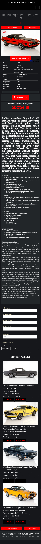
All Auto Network (26, 538)
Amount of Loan (7, 320)
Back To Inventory (12, 27)
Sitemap (30, 536)
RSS (37, 536)
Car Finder (20, 536)
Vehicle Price (6, 308)
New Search (33, 27)
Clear (14, 348)
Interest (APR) (7, 326)
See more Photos (20, 58)
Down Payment (7, 314)
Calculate (5, 348)
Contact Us (21, 97)
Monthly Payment (8, 342)
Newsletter (7, 536)
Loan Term (6, 334)
